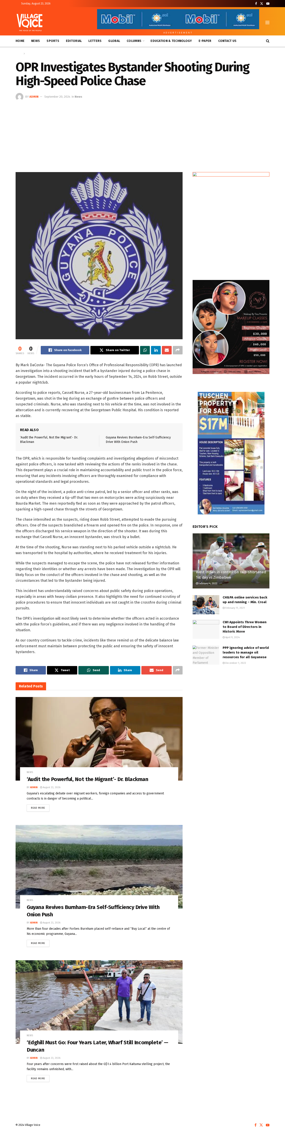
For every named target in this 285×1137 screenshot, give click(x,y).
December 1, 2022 (235, 663)
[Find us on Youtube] (267, 3)
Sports (53, 41)
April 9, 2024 (232, 637)
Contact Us (227, 41)
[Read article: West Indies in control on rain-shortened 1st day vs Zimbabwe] (231, 560)
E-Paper (205, 41)
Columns (134, 41)
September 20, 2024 (57, 96)
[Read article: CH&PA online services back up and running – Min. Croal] (206, 604)
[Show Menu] (267, 22)
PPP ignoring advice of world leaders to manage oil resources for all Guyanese (246, 652)
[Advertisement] (142, 134)
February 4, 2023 (207, 583)
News (35, 41)
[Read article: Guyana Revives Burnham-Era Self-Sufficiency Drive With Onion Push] (99, 867)
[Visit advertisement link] (231, 221)
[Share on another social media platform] (178, 350)
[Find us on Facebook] (256, 3)
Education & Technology (171, 41)
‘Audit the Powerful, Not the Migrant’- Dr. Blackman (87, 779)
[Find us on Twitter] (261, 3)
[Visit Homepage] (29, 22)
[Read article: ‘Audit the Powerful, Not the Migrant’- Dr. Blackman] (99, 739)
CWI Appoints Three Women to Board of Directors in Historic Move (245, 626)
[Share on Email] (167, 350)
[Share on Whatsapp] (145, 350)
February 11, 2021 (235, 608)
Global (114, 41)
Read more (40, 806)
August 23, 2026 (51, 787)
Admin (34, 96)
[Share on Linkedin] (156, 350)
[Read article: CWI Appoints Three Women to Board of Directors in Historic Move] (206, 629)
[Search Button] (267, 41)
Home (20, 41)
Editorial (74, 41)
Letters (95, 41)
